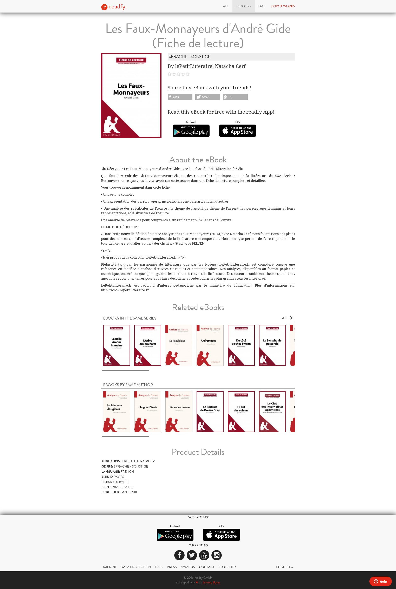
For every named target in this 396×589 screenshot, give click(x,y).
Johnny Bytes (211, 582)
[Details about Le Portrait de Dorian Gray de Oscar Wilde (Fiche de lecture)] (210, 411)
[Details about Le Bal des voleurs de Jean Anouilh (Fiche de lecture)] (241, 411)
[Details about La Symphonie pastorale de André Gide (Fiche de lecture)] (272, 345)
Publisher (227, 567)
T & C (159, 567)
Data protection (136, 567)
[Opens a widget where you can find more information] (380, 582)
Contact (206, 567)
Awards (188, 567)
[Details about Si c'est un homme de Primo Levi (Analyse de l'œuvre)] (178, 411)
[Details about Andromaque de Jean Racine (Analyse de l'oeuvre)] (210, 345)
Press (172, 567)
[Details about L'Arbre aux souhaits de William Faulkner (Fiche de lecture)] (147, 345)
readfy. (117, 6)
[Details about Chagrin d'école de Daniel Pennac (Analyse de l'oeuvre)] (147, 411)
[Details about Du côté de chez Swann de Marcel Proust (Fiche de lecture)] (241, 345)
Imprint (110, 567)
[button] (243, 6)
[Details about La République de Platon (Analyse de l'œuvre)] (178, 345)
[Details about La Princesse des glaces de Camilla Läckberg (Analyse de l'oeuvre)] (116, 411)
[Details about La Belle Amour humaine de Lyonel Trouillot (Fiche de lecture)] (116, 345)
